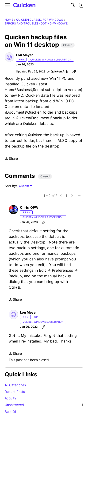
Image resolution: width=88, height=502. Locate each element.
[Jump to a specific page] (79, 195)
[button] (9, 57)
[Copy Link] (74, 71)
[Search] (73, 5)
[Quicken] (24, 5)
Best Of (10, 412)
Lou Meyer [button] (24, 55)
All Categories (15, 385)
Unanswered (44, 405)
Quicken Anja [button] (60, 71)
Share (11, 158)
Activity (10, 398)
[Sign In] (81, 5)
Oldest (24, 186)
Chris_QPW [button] (29, 207)
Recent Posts (15, 392)
